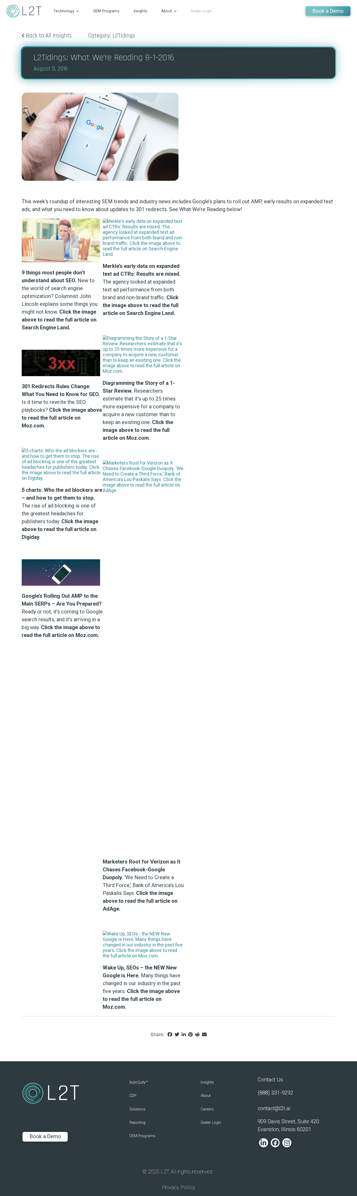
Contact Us (270, 1079)
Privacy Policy (178, 1187)
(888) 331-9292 (275, 1093)
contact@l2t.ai (274, 1108)
